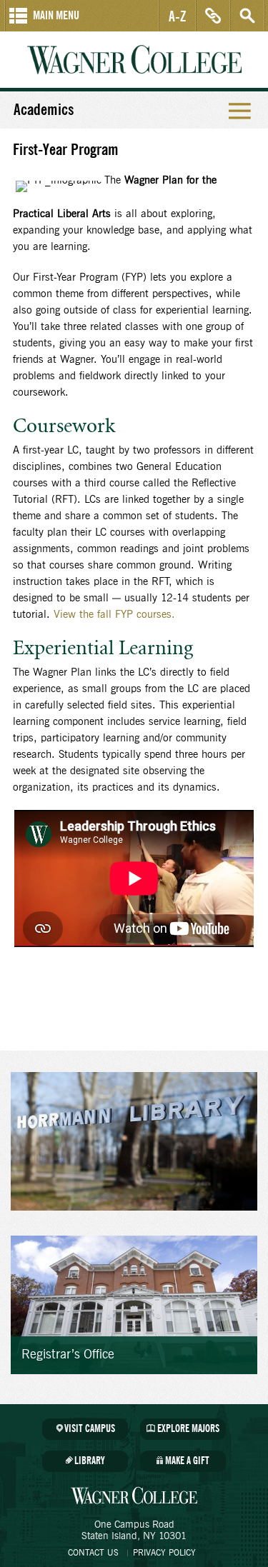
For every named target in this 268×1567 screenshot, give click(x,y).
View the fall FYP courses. (114, 614)
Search (247, 15)
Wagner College (134, 59)
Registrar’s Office (67, 1354)
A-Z (178, 15)
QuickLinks (213, 15)
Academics (44, 110)
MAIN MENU (56, 15)
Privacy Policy (164, 1552)
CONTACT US (93, 1552)
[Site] (134, 1305)
